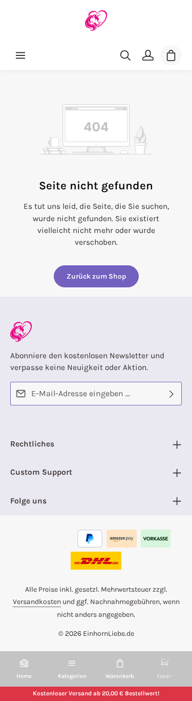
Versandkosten (37, 601)
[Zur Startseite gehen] (95, 20)
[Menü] (20, 55)
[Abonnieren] (172, 393)
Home (24, 676)
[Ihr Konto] (148, 55)
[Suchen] (125, 55)
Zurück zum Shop (96, 276)
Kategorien (72, 676)
